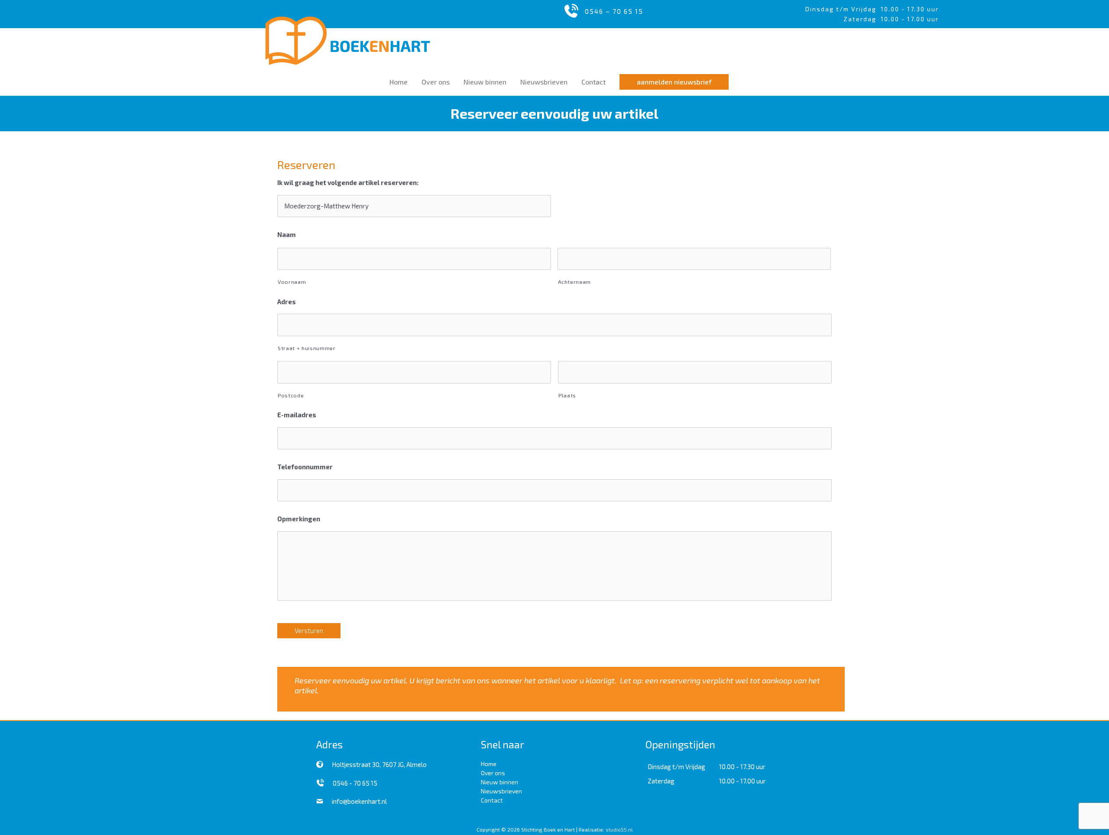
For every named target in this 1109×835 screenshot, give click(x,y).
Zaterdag (661, 781)
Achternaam (574, 282)
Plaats (567, 395)
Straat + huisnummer (307, 348)
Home (488, 763)
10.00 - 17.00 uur (742, 781)
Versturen (309, 630)
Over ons (493, 773)
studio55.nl (619, 829)
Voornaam (292, 282)
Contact (492, 800)
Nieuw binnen (499, 782)
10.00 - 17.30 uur (910, 9)
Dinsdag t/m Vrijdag (842, 9)
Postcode (291, 395)
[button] (674, 82)
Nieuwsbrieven (501, 791)
